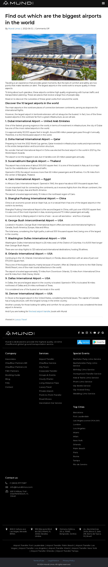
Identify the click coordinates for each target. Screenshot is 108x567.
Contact (9, 387)
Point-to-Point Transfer (50, 395)
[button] (83, 332)
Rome (76, 456)
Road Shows (45, 399)
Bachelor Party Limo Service (87, 359)
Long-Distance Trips (49, 383)
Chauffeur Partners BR (16, 363)
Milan (75, 436)
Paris (75, 452)
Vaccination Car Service (50, 403)
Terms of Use (38, 560)
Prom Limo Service (82, 381)
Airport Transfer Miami (59, 548)
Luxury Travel (20, 319)
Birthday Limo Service (84, 369)
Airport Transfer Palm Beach (60, 545)
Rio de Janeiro (80, 464)
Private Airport (46, 391)
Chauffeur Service (47, 363)
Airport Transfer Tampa (67, 551)
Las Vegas (78, 420)
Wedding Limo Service (84, 393)
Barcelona (78, 412)
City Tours (43, 367)
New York (78, 440)
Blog (7, 379)
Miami (76, 432)
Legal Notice (53, 560)
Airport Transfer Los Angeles (33, 548)
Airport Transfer (46, 359)
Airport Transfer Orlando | (43, 551)
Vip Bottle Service (82, 386)
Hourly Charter (46, 379)
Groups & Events (47, 375)
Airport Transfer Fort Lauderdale (29, 545)
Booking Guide (12, 375)
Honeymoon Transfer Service (87, 374)
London (77, 424)
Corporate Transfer (48, 371)
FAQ (7, 383)
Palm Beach (79, 448)
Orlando (77, 444)
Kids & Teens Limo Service (86, 377)
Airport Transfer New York (84, 548)
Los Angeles (79, 428)
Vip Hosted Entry (81, 389)
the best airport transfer (39, 311)
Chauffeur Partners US (16, 367)
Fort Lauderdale (81, 416)
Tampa (76, 460)
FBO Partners (12, 371)
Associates (10, 359)
